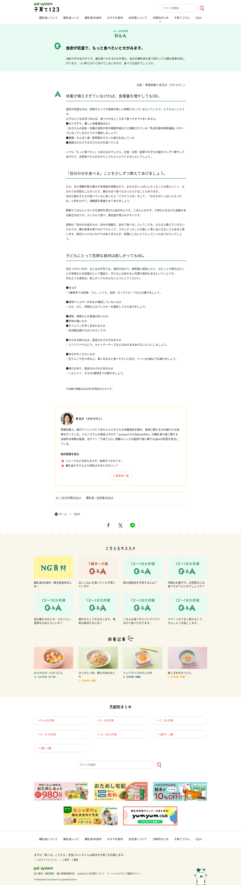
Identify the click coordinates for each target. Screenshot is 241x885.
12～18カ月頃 (108, 734)
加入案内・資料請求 (44, 873)
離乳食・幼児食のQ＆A (99, 497)
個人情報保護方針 (66, 873)
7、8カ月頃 (166, 720)
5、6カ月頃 (107, 720)
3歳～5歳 (45, 748)
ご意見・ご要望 (70, 860)
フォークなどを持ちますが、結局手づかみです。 (95, 461)
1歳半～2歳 (166, 734)
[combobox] (183, 8)
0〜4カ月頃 (47, 720)
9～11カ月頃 (48, 734)
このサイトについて (47, 860)
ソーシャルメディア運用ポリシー (124, 873)
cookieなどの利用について (90, 873)
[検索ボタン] (201, 8)
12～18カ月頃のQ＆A (68, 497)
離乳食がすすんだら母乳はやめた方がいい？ (92, 465)
